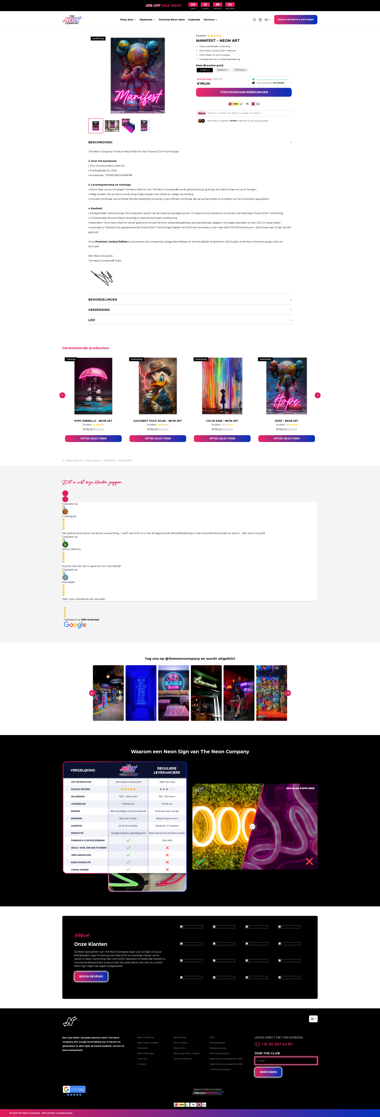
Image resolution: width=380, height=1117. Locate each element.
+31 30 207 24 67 (277, 1044)
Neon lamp (179, 1037)
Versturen (268, 1072)
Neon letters (180, 1042)
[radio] (205, 70)
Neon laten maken (148, 1042)
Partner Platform (183, 1058)
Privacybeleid (217, 1042)
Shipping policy (218, 1048)
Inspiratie (194, 19)
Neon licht (179, 1048)
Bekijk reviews (91, 976)
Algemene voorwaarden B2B (226, 1064)
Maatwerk (146, 19)
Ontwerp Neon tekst (172, 19)
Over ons (142, 1058)
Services (209, 19)
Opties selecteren (93, 438)
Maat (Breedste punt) (209, 65)
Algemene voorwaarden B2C (226, 1058)
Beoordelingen (145, 1053)
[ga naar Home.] (63, 460)
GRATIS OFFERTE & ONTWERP (296, 19)
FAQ (212, 1037)
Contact (141, 1064)
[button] (65, 493)
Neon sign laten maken (186, 1053)
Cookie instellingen (220, 1069)
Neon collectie (145, 1037)
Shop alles (126, 19)
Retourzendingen (219, 1053)
